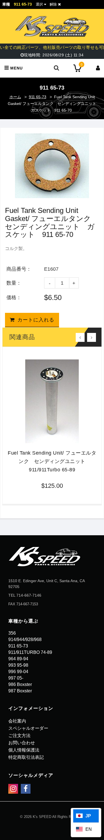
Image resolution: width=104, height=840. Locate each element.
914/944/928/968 (25, 639)
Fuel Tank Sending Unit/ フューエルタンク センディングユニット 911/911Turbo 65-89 (52, 461)
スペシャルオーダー (28, 728)
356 (12, 633)
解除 (54, 4)
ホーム (15, 97)
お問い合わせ (21, 742)
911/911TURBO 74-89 (30, 652)
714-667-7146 (28, 595)
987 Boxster (20, 690)
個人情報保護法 (23, 750)
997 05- (15, 678)
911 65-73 (37, 97)
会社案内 (17, 721)
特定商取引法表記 (26, 757)
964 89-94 (18, 658)
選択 (39, 4)
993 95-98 (18, 665)
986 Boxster (20, 684)
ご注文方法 (19, 735)
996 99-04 (18, 671)
